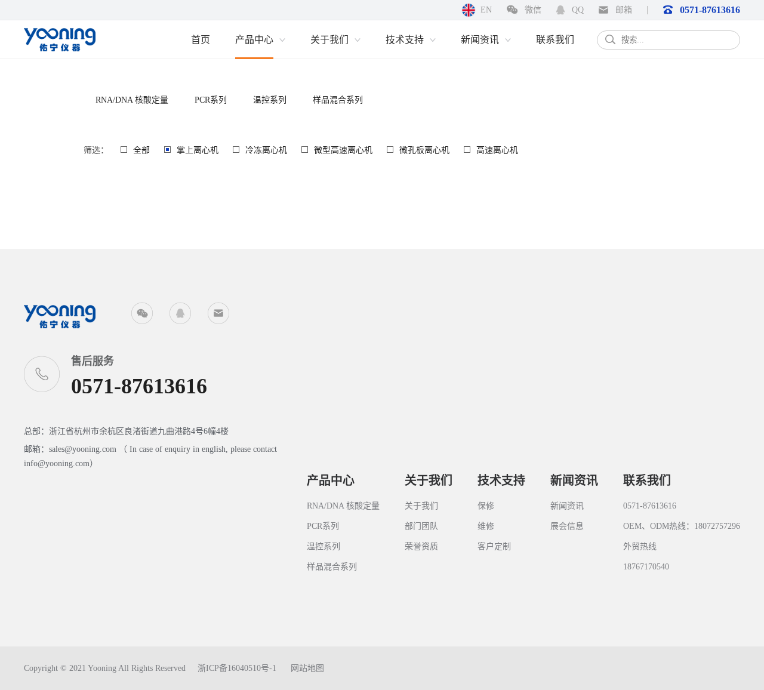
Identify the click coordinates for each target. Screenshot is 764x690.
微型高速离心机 (343, 150)
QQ (576, 9)
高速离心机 (497, 150)
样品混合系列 (338, 100)
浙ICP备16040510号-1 (237, 668)
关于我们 (428, 480)
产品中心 (331, 480)
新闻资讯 (574, 480)
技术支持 (501, 480)
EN (486, 9)
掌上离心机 (197, 150)
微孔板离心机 (424, 150)
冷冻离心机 (266, 150)
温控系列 (269, 100)
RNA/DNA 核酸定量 (132, 100)
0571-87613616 (708, 10)
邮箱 (622, 9)
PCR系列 (211, 100)
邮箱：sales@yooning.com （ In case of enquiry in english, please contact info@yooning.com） (150, 456)
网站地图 (307, 668)
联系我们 (647, 480)
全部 (141, 150)
